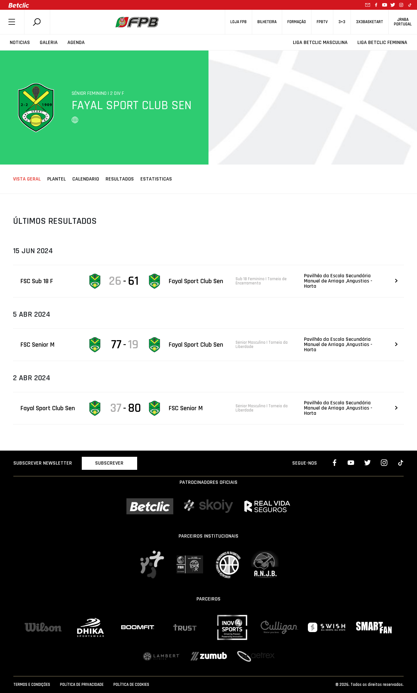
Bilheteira (267, 22)
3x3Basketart (369, 22)
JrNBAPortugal (403, 22)
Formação (296, 22)
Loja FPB (238, 22)
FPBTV (322, 22)
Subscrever (109, 463)
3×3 (341, 22)
